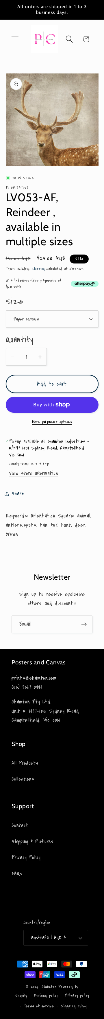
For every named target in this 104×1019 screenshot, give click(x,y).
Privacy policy (77, 995)
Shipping (38, 268)
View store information (33, 473)
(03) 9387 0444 (27, 687)
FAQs (17, 873)
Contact (20, 825)
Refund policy (46, 995)
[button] (15, 39)
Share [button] (18, 493)
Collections (23, 779)
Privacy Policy (26, 857)
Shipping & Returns (33, 841)
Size (14, 302)
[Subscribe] (84, 624)
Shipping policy (74, 1006)
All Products (25, 763)
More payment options (52, 422)
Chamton (49, 987)
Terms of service (39, 1006)
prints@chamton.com (34, 678)
